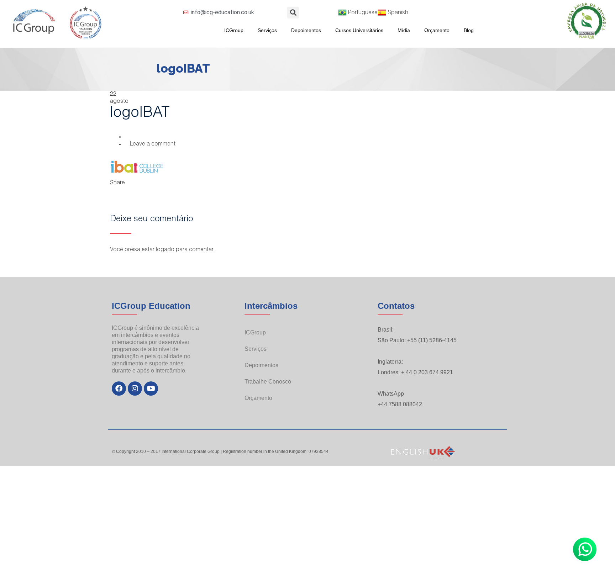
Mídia (404, 30)
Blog (469, 30)
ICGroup (233, 30)
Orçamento (437, 30)
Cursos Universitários (359, 30)
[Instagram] (135, 388)
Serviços (267, 30)
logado (165, 250)
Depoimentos (306, 30)
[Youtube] (151, 388)
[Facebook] (119, 388)
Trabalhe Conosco (268, 382)
